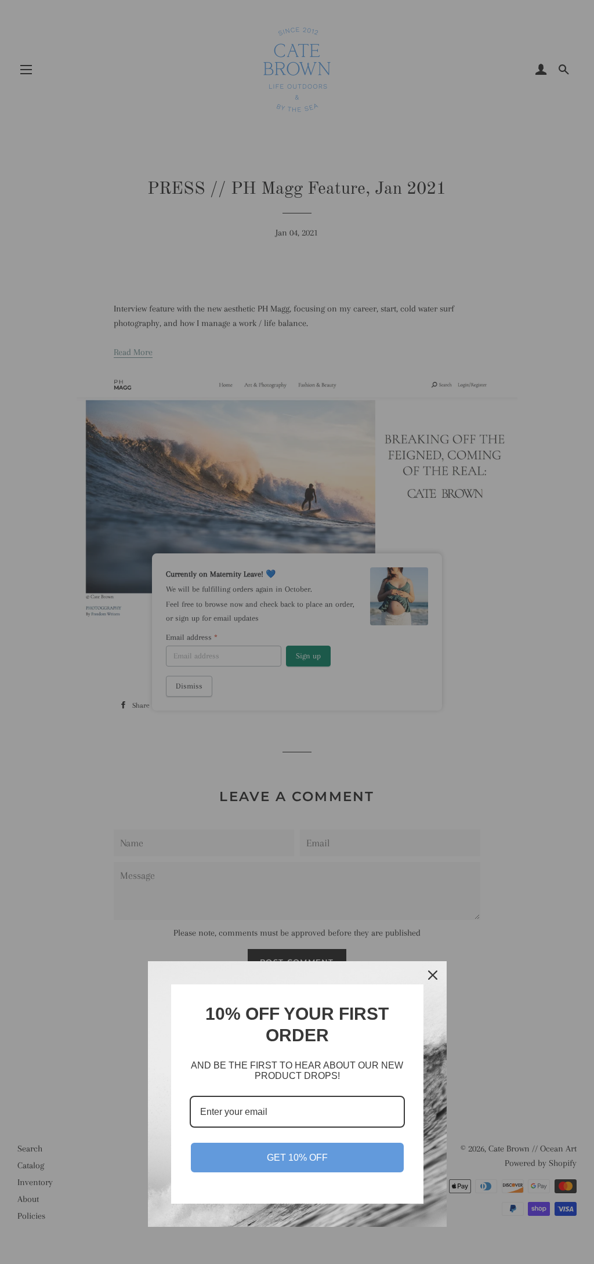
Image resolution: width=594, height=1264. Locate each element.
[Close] (433, 975)
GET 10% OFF (297, 1157)
